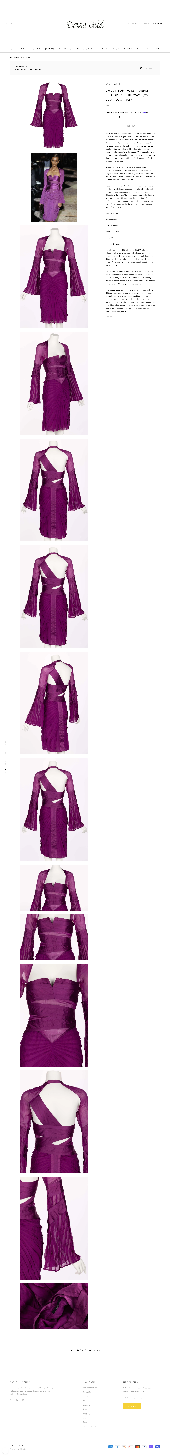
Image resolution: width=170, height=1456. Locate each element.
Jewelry (103, 48)
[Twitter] (117, 316)
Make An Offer (30, 48)
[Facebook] (114, 316)
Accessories (85, 48)
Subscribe (132, 1406)
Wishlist (142, 48)
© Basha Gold (17, 1446)
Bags (116, 48)
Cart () (158, 23)
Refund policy (88, 1409)
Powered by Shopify (18, 1449)
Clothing (65, 48)
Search (145, 23)
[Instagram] (17, 1399)
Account (133, 23)
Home (12, 48)
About (157, 48)
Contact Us (87, 1392)
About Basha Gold (90, 1387)
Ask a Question (148, 67)
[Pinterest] (121, 316)
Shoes (128, 48)
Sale (84, 1417)
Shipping (86, 1413)
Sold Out (130, 126)
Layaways (86, 1405)
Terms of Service (89, 1426)
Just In (49, 48)
